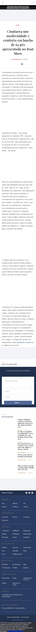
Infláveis (15, 503)
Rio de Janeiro (17, 564)
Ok (9, 631)
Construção (5, 530)
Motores (15, 517)
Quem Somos (6, 578)
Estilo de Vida (8, 543)
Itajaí (24, 564)
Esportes (15, 547)
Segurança (5, 520)
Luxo (3, 551)
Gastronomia (27, 547)
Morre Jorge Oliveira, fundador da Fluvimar (25, 456)
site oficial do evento (22, 342)
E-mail (7, 397)
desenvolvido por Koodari (18, 619)
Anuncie (4, 583)
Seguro (15, 537)
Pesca (3, 554)
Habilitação (16, 530)
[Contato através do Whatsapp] (24, 493)
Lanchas (4, 507)
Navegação (26, 517)
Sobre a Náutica (9, 574)
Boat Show (6, 560)
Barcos (20, 430)
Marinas (4, 534)
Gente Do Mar (22, 460)
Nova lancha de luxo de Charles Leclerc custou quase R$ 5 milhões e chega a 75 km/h (25, 446)
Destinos (4, 547)
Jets (24, 503)
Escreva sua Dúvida (11, 381)
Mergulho (15, 551)
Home (18, 25)
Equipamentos (8, 513)
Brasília (15, 568)
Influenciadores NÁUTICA (27, 579)
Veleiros (25, 507)
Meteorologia (27, 534)
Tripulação (26, 537)
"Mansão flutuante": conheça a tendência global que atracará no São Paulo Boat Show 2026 (25, 423)
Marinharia (16, 534)
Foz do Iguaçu (6, 568)
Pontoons (15, 507)
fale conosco (25, 617)
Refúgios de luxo (17, 554)
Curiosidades (22, 452)
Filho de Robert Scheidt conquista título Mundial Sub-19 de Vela (26, 467)
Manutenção (26, 530)
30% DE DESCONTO (23, 8)
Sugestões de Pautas (16, 584)
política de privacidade (13, 617)
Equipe (15, 578)
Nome (7, 391)
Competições (22, 472)
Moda (25, 551)
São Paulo (5, 564)
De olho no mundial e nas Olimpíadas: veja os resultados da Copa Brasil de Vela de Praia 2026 (25, 435)
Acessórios (5, 517)
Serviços (6, 527)
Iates (3, 503)
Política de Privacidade (16, 631)
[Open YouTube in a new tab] (22, 64)
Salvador (26, 568)
